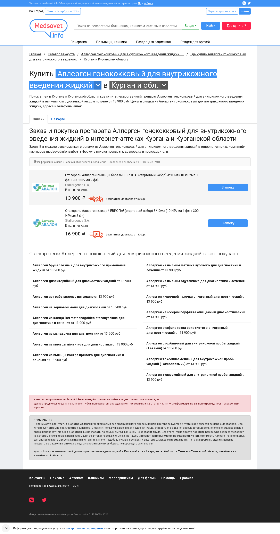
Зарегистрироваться (222, 11)
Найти (210, 26)
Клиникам (96, 478)
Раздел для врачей (195, 42)
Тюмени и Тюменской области (197, 451)
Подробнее (145, 3)
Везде (189, 26)
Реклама (57, 478)
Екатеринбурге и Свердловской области (150, 451)
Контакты (37, 478)
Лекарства (78, 42)
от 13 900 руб (79, 267)
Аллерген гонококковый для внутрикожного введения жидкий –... (132, 54)
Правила (186, 478)
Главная (35, 54)
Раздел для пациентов (153, 42)
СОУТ (76, 485)
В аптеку (228, 187)
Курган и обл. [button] (134, 85)
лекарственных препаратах (84, 528)
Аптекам (76, 478)
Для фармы (147, 478)
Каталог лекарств (61, 54)
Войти (245, 11)
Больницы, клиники (111, 42)
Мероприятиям (121, 478)
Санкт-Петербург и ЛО (62, 11)
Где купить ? (236, 26)
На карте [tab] (58, 119)
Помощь (168, 478)
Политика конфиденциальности (49, 485)
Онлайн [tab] (38, 119)
